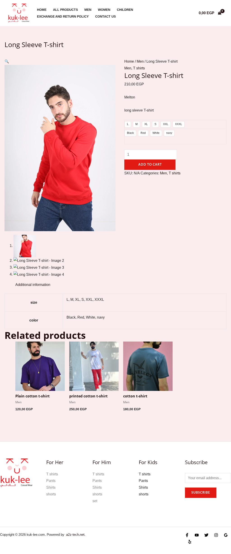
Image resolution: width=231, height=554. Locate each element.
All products (65, 9)
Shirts (50, 487)
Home (41, 9)
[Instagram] (216, 535)
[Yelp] (190, 542)
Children (125, 9)
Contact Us (105, 16)
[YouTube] (197, 535)
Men (87, 9)
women (104, 9)
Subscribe (200, 492)
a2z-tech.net (74, 534)
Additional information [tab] (32, 285)
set (94, 501)
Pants (50, 481)
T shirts (139, 68)
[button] (7, 61)
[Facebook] (187, 535)
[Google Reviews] (226, 535)
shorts (51, 494)
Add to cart (150, 164)
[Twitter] (206, 535)
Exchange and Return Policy (63, 16)
